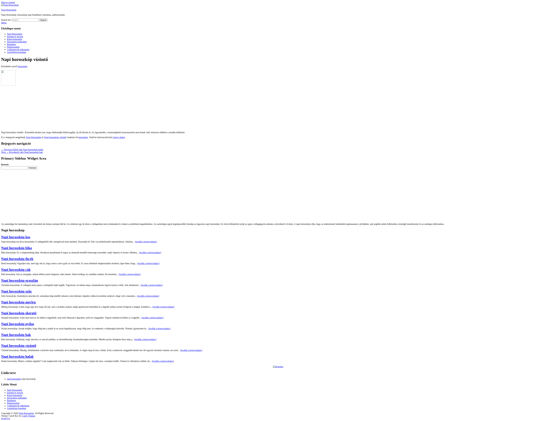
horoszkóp (22, 66)
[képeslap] (278, 366)
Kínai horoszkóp (14, 39)
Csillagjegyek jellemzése (18, 49)
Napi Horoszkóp (8, 10)
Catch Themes (28, 416)
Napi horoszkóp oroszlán (19, 280)
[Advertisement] (278, 108)
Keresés (5, 164)
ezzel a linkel (119, 137)
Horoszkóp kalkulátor (17, 42)
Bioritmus (11, 44)
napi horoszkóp (14, 379)
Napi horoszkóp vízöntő (55, 137)
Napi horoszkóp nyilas (17, 324)
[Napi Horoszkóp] (10, 5)
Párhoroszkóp (13, 47)
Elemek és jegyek (15, 36)
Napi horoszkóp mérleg (18, 302)
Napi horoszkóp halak (17, 356)
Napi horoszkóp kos (15, 237)
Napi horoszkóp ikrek (17, 259)
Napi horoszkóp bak (16, 335)
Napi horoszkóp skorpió (18, 313)
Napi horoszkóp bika (16, 248)
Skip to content (8, 2)
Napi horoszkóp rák (16, 269)
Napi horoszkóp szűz (16, 291)
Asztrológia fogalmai (16, 52)
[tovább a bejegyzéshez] (146, 241)
